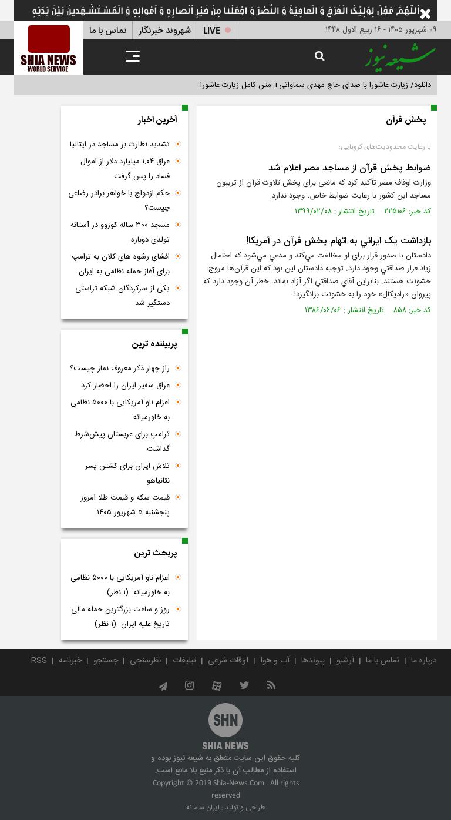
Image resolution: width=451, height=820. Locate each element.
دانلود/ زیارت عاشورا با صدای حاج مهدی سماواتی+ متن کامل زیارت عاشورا (315, 85)
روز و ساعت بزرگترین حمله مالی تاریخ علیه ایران (120, 617)
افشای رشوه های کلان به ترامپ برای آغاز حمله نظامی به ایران (121, 264)
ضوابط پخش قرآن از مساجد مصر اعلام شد (349, 168)
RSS (39, 661)
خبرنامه (70, 661)
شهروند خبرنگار (165, 31)
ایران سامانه (203, 808)
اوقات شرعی (228, 661)
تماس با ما (107, 31)
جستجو (105, 661)
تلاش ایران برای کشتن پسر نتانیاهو (127, 473)
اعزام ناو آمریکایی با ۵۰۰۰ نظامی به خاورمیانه (120, 410)
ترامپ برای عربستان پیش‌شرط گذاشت (122, 442)
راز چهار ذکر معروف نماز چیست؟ (120, 368)
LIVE (211, 31)
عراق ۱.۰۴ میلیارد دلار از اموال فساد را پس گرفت (125, 169)
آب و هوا (275, 661)
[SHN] (48, 48)
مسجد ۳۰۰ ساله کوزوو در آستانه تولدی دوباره (120, 232)
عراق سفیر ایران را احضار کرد (125, 385)
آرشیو (345, 661)
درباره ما (424, 661)
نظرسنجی (145, 661)
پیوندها (313, 661)
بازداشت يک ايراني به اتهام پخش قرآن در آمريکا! (338, 241)
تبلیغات (184, 661)
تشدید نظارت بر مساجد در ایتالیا (120, 144)
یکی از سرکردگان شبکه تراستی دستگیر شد (122, 296)
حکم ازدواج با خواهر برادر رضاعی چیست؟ (119, 201)
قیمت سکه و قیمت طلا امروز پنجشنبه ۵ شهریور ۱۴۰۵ (125, 505)
